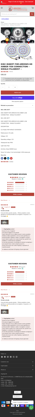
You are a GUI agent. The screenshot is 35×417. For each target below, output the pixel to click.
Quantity (3, 83)
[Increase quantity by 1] (15, 87)
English (16, 392)
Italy (17, 396)
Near (17, 410)
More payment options (17, 101)
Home (2, 22)
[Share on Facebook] (2, 158)
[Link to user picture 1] (5, 222)
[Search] (32, 14)
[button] (5, 161)
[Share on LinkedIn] (8, 158)
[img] (4, 205)
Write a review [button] (17, 194)
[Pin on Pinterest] (11, 158)
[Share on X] (5, 158)
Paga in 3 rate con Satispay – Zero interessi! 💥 (20, 2)
